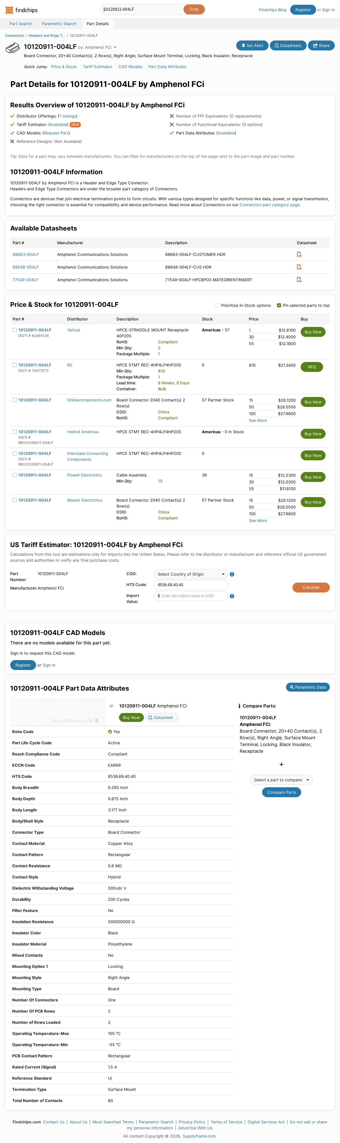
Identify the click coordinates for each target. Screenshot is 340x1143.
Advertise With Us (195, 1127)
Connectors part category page (270, 204)
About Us (78, 1121)
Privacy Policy (192, 1121)
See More (258, 420)
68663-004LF (26, 254)
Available (58, 124)
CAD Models (130, 66)
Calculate (311, 587)
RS (69, 364)
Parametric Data (310, 687)
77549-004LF (25, 279)
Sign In (328, 9)
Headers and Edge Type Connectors (47, 35)
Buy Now (313, 331)
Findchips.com (21, 10)
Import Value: (132, 598)
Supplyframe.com (199, 1136)
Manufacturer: (22, 588)
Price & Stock (64, 66)
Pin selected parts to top (306, 305)
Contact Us (53, 1121)
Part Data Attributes (167, 66)
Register (303, 9)
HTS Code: (136, 584)
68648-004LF (26, 267)
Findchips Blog (272, 9)
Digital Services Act (266, 1121)
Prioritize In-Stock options (246, 305)
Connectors (14, 35)
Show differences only (72, 720)
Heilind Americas (83, 431)
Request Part (56, 132)
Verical (73, 329)
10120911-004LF (34, 329)
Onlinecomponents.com (89, 399)
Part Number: (18, 576)
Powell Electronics (84, 475)
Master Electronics (84, 500)
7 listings (67, 116)
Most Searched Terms (113, 1121)
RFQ (312, 366)
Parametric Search (156, 1121)
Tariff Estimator (97, 66)
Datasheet (163, 717)
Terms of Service (226, 1121)
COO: (131, 573)
